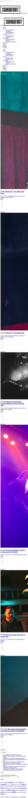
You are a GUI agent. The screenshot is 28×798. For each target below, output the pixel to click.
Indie (12, 786)
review (2, 792)
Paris (9, 790)
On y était (11, 554)
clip (20, 782)
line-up (23, 786)
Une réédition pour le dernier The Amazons (12, 754)
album (11, 782)
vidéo (2, 794)
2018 (4, 782)
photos (13, 790)
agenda (6, 782)
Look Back (14, 196)
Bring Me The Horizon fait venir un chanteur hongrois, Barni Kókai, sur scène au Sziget (14, 767)
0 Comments (10, 197)
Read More (3, 212)
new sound (24, 788)
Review (22, 196)
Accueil (2, 796)
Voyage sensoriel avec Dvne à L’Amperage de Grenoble (13, 551)
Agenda (10, 639)
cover (11, 784)
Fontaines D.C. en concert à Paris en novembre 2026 (14, 758)
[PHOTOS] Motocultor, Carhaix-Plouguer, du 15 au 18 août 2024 (12, 403)
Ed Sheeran (18, 784)
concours (7, 784)
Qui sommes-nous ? (14, 796)
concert (3, 784)
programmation (20, 790)
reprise (26, 790)
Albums (10, 196)
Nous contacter (23, 796)
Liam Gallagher (19, 786)
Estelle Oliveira (4, 409)
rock (5, 792)
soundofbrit (18, 792)
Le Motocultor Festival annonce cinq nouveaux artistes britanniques (14, 730)
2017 (2, 782)
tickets (21, 792)
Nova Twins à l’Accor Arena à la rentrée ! (11, 762)
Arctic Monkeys (16, 782)
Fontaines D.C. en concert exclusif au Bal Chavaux (13, 761)
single (14, 792)
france (4, 786)
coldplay (23, 782)
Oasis (6, 790)
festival (24, 784)
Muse (16, 788)
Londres (13, 788)
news (19, 788)
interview (15, 786)
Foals (1, 786)
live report (10, 788)
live (2, 788)
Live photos (22, 408)
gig (11, 786)
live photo (6, 788)
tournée (24, 792)
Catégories (3, 775)
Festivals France (16, 408)
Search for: (3, 776)
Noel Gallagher (3, 790)
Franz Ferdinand (7, 786)
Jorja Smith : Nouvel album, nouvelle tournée (12, 770)
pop (16, 790)
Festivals (10, 408)
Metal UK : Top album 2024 (14, 333)
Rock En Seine (9, 792)
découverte (14, 784)
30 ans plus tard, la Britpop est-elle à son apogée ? (13, 768)
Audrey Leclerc (4, 734)
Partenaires (7, 796)
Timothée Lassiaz (4, 197)
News (19, 196)
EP (20, 784)
